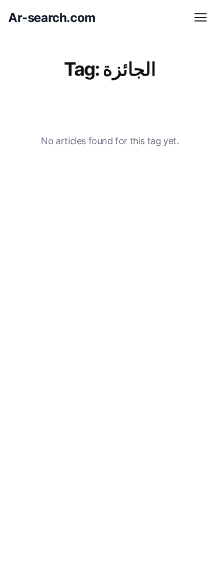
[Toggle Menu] (200, 17)
